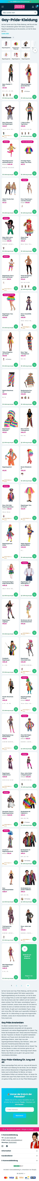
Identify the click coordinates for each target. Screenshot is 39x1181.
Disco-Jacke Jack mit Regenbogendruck (26, 927)
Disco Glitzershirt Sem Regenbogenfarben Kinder (7, 123)
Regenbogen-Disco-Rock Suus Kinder (8, 276)
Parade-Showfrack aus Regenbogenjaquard (8, 697)
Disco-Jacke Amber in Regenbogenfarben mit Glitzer (26, 774)
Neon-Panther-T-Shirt (7, 85)
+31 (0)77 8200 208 (10, 1137)
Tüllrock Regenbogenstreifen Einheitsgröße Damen (26, 85)
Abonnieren (19, 1115)
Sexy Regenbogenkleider (7, 888)
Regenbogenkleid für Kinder (26, 697)
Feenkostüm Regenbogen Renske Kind (8, 582)
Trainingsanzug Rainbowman (6, 927)
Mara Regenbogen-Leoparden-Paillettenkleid (7, 965)
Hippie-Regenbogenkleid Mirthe (26, 544)
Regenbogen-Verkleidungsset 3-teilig (26, 582)
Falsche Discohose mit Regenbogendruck (7, 391)
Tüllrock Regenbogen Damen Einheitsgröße (7, 353)
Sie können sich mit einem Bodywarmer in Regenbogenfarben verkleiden (26, 620)
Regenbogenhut (7, 467)
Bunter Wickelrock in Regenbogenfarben (26, 467)
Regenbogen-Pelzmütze (6, 429)
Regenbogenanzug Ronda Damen (7, 735)
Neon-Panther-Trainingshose (25, 429)
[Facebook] (7, 1146)
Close (19, 1150)
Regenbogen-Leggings (6, 620)
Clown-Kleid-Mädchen (24, 238)
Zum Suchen (35, 13)
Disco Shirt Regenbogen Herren (26, 735)
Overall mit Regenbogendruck (7, 850)
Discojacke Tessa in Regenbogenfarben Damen (7, 812)
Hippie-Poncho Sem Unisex (8, 199)
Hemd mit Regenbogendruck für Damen (26, 276)
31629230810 (12, 1142)
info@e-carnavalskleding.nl (14, 1140)
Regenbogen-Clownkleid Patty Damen (25, 659)
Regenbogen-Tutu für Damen (7, 314)
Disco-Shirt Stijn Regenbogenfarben (7, 506)
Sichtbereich (3, 7)
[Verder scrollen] (35, 50)
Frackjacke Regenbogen (6, 659)
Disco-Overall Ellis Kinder (26, 314)
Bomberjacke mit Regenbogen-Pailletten (25, 850)
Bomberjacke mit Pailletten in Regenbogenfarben (26, 812)
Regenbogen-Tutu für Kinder (26, 506)
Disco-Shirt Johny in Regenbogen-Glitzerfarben (7, 238)
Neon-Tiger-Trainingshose (25, 352)
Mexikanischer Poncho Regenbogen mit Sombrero (26, 391)
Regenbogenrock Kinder (7, 544)
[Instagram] (2, 1146)
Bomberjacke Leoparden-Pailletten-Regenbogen (26, 889)
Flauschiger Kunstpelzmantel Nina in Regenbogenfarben (7, 161)
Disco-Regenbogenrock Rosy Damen (26, 199)
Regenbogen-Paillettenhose (6, 774)
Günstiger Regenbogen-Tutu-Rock (26, 161)
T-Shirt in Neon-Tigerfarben (25, 123)
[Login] (33, 6)
